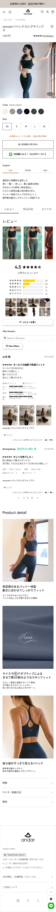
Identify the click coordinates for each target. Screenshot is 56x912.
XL (44, 126)
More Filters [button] (13, 346)
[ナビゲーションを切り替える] (4, 12)
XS (7, 126)
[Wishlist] (42, 12)
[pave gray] (41, 111)
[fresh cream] (5, 111)
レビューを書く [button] (29, 322)
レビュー (9, 209)
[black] (27, 111)
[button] (52, 11)
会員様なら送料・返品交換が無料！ (28, 3)
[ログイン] (47, 12)
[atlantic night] (34, 111)
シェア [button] (9, 435)
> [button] (37, 497)
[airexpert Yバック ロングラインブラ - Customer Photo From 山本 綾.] (10, 302)
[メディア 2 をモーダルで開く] (28, 70)
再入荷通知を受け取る (28, 144)
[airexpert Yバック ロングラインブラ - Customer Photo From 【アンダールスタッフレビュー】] (10, 312)
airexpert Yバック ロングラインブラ (18, 428)
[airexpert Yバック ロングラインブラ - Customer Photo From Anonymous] (45, 302)
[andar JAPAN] (28, 12)
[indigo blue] (19, 111)
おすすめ (47, 209)
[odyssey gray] (12, 111)
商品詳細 (28, 209)
